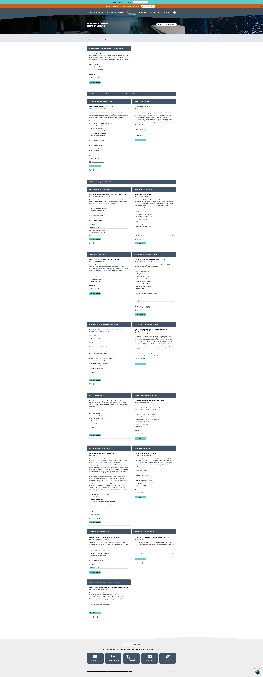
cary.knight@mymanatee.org (144, 402)
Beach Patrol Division (141, 473)
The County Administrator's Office (99, 69)
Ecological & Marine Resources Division (100, 553)
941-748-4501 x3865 (97, 518)
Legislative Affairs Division (97, 215)
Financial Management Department (99, 130)
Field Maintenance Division (142, 211)
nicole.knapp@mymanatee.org (144, 261)
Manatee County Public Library (98, 279)
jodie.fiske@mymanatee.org (144, 455)
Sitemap (158, 649)
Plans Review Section (141, 296)
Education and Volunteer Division (98, 555)
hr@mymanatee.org (97, 455)
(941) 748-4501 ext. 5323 (98, 235)
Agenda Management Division (143, 271)
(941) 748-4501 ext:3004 (98, 162)
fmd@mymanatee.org (142, 333)
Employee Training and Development (99, 508)
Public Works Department (97, 148)
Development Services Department (99, 128)
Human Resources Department (98, 135)
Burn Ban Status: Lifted (139, 2)
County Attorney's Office (96, 66)
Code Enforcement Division (142, 278)
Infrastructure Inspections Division (144, 216)
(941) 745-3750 (140, 136)
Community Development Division (99, 353)
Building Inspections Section (142, 276)
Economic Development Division (98, 208)
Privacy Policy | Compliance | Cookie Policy (166, 671)
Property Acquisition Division (143, 421)
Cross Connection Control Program (99, 411)
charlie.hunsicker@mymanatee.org (101, 539)
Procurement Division (141, 358)
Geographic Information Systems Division (100, 604)
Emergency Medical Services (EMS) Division (146, 483)
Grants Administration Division (98, 210)
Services (92, 75)
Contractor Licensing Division (143, 281)
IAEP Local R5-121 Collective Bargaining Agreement (103, 504)
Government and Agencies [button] (114, 12)
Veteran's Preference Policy (97, 499)
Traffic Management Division (142, 229)
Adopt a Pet (150, 649)
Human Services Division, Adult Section (100, 356)
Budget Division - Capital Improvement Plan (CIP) (147, 355)
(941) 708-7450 (140, 239)
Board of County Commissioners (100, 54)
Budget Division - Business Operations (145, 353)
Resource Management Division (98, 560)
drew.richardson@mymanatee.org (100, 589)
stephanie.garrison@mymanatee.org (101, 196)
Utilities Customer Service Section (98, 416)
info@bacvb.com (141, 539)
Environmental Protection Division (99, 558)
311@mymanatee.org (142, 196)
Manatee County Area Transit (125, 649)
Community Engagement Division (98, 276)
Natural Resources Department (98, 140)
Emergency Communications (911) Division (146, 478)
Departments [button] (154, 12)
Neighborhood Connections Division (99, 363)
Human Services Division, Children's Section (101, 360)
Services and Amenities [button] (95, 12)
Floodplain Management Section (143, 286)
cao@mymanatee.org (142, 108)
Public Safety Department (97, 145)
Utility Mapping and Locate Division (99, 418)
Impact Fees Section (140, 288)
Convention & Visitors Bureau (98, 125)
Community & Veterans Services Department (101, 123)
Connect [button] (165, 12)
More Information (95, 82)
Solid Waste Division (95, 413)
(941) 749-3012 (140, 310)
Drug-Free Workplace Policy (97, 496)
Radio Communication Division (98, 607)
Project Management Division (143, 224)
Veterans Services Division (97, 368)
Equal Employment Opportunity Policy (100, 494)
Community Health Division (142, 475)
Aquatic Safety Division (141, 470)
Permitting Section (140, 291)
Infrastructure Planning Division (143, 219)
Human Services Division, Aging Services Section (102, 358)
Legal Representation (141, 129)
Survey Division (139, 426)
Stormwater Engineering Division (143, 226)
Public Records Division (96, 220)
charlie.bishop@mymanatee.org (100, 108)
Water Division (94, 423)
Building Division (140, 274)
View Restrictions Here (147, 6)
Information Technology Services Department (101, 138)
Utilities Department (95, 150)
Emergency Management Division (144, 480)
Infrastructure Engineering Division (144, 214)
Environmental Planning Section (143, 283)
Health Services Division (141, 485)
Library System (140, 649)
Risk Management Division (142, 131)
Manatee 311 (94, 218)
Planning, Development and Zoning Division (146, 293)
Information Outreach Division (98, 213)
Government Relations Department (99, 133)
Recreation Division (95, 281)
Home (93, 39)
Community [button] (141, 12)
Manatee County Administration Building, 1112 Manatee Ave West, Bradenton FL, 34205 (109, 671)
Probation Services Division (97, 365)
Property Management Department (99, 143)
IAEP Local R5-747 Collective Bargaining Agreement (103, 501)
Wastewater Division (95, 420)
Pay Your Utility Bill (109, 649)
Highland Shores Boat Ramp (167, 24)
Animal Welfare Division (96, 351)
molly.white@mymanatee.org (99, 261)
